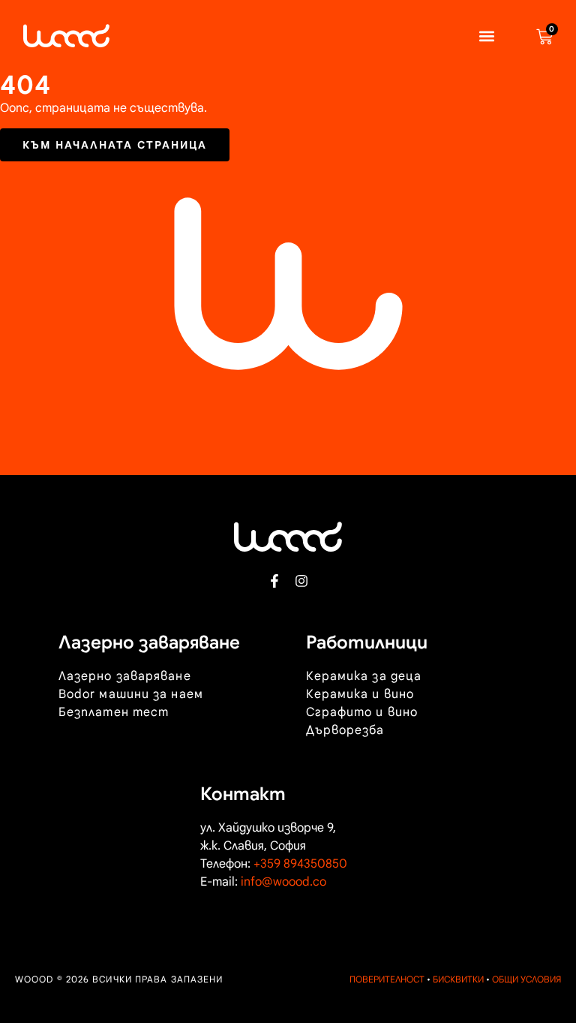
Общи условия (526, 979)
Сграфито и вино (362, 712)
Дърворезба (345, 730)
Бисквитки (458, 979)
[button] (486, 35)
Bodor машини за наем (130, 694)
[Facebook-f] (274, 581)
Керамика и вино (360, 694)
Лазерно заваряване (124, 676)
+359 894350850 (300, 863)
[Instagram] (301, 581)
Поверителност (387, 979)
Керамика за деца (364, 676)
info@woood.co (283, 881)
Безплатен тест (113, 712)
